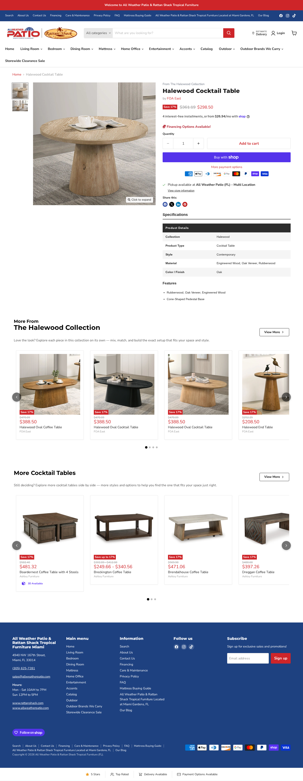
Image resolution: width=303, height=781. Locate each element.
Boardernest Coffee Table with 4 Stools (49, 572)
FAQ (117, 15)
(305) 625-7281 (23, 668)
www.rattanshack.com (27, 703)
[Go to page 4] (157, 447)
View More (272, 332)
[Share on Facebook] (165, 204)
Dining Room (80, 49)
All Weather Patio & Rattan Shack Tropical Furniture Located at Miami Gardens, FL (204, 15)
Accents (186, 49)
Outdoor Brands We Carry (260, 49)
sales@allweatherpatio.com (31, 676)
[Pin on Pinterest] (184, 204)
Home (9, 49)
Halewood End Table (257, 427)
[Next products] (286, 397)
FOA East (174, 98)
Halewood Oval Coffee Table (41, 427)
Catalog (207, 49)
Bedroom (55, 49)
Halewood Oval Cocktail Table (116, 427)
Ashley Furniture (29, 576)
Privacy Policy (102, 15)
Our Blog (263, 15)
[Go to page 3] (153, 447)
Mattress (106, 49)
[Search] (228, 33)
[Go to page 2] (150, 447)
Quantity (168, 134)
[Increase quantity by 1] (198, 143)
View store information (181, 190)
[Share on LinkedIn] (178, 204)
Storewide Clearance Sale (25, 61)
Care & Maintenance (78, 15)
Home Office (131, 49)
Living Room (30, 49)
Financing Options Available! (188, 126)
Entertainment (160, 49)
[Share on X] (171, 204)
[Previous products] (16, 397)
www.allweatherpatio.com (30, 708)
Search (9, 15)
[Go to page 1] (146, 447)
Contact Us (39, 15)
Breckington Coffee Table (112, 572)
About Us (23, 15)
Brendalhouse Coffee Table (188, 572)
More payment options (226, 167)
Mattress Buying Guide (137, 15)
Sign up (280, 658)
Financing (55, 15)
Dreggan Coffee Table (258, 572)
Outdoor (226, 49)
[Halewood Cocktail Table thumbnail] (20, 91)
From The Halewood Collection (183, 84)
